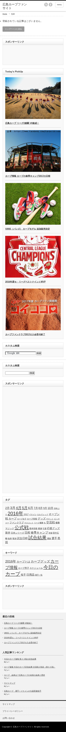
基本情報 (33, 528)
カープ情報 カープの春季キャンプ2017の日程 (27, 176)
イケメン (33, 514)
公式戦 (22, 527)
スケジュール (36, 568)
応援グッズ (53, 528)
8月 (40, 508)
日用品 (30, 574)
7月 (36, 508)
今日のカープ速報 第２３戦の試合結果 (20, 659)
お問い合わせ (9, 718)
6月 (30, 508)
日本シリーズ (17, 533)
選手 (54, 538)
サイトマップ (9, 683)
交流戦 (50, 522)
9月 (45, 508)
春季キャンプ (39, 532)
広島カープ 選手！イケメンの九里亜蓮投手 (22, 691)
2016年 (15, 513)
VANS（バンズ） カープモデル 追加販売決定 (27, 229)
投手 (23, 574)
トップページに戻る (13, 29)
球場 (50, 533)
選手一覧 (38, 575)
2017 (26, 514)
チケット (50, 519)
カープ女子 (21, 519)
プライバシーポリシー (13, 711)
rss (46, 4)
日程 (27, 532)
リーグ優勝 (38, 523)
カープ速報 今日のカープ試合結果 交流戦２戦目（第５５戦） (29, 667)
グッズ (42, 518)
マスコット (29, 523)
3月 (12, 508)
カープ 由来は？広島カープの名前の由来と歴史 (24, 675)
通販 (49, 538)
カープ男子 (23, 568)
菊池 (14, 538)
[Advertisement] (18, 55)
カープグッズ (40, 561)
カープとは (23, 561)
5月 (25, 508)
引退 (44, 528)
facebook (50, 4)
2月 (7, 508)
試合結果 (37, 537)
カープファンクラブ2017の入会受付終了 (25, 334)
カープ (12, 518)
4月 (18, 508)
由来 (10, 538)
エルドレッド (42, 514)
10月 (50, 508)
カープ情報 (32, 519)
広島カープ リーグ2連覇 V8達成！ (22, 123)
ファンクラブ (16, 522)
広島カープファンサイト (23, 727)
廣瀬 (40, 528)
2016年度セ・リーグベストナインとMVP (25, 281)
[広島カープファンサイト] (16, 6)
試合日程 (22, 538)
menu (59, 5)
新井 (7, 532)
